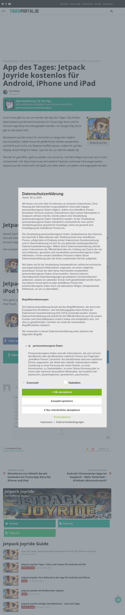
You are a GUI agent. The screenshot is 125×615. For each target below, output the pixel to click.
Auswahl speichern (62, 401)
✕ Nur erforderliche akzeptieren (62, 410)
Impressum (46, 422)
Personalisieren (62, 417)
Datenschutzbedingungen (70, 422)
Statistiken (74, 383)
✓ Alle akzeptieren (61, 392)
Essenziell (32, 383)
